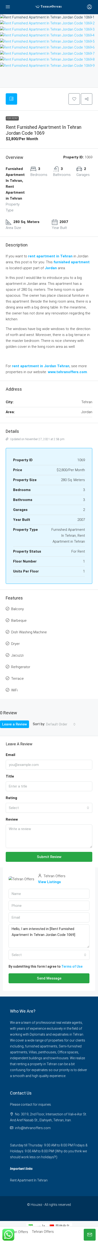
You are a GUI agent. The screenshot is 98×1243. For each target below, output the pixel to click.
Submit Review (49, 857)
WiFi (14, 690)
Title (10, 776)
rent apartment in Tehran (50, 256)
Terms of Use (72, 966)
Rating (11, 798)
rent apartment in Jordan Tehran (40, 366)
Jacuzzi (17, 655)
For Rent (12, 118)
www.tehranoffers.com (67, 372)
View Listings (49, 882)
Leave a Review (14, 724)
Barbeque (19, 620)
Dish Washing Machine (29, 632)
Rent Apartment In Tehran (29, 1180)
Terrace (17, 678)
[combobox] (60, 724)
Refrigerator (20, 667)
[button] (74, 99)
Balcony (17, 609)
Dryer (15, 644)
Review (12, 819)
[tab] (11, 99)
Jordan (51, 268)
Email (10, 755)
